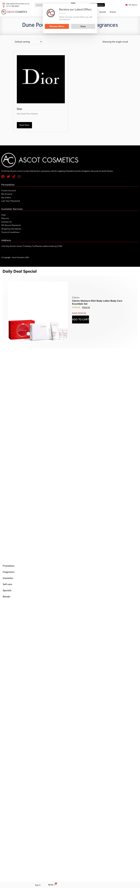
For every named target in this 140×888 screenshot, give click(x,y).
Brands (113, 12)
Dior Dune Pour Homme (27, 113)
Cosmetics (8, 578)
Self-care (7, 584)
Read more (24, 125)
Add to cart (80, 319)
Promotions (8, 565)
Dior (19, 109)
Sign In (38, 885)
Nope (83, 26)
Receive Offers (57, 26)
